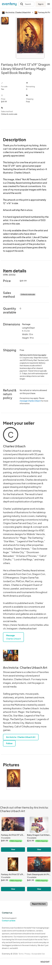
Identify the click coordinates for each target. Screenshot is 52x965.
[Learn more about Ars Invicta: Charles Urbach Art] (10, 655)
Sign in (40, 4)
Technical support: (9, 919)
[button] (26, 4)
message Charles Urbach (30, 401)
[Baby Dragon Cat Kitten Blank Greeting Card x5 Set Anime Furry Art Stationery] (39, 834)
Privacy (27, 954)
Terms (21, 954)
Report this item (39, 904)
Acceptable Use (38, 954)
